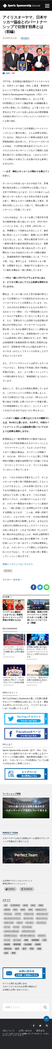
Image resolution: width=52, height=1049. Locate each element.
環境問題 (17, 944)
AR (6, 905)
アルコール (29, 914)
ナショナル (27, 927)
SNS (30, 909)
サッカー (25, 38)
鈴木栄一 (17, 580)
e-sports (15, 905)
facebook (28, 889)
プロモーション (11, 935)
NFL (15, 909)
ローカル (17, 940)
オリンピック (42, 914)
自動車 (38, 944)
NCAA (7, 909)
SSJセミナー (41, 909)
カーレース (28, 918)
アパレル (8, 914)
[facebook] (33, 1025)
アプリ (18, 914)
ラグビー (41, 935)
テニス (16, 927)
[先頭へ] (46, 1019)
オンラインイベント (12, 918)
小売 (44, 940)
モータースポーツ (28, 935)
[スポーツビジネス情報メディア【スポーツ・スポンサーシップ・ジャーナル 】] (26, 6)
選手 (24, 948)
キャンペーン (42, 918)
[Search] (45, 1007)
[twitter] (40, 1025)
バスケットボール (11, 931)
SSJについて (8, 1031)
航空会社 (8, 948)
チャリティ (41, 923)
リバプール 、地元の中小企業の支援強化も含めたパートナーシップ (37, 680)
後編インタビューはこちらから (18, 564)
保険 (26, 940)
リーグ (7, 940)
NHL (23, 909)
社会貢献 (28, 944)
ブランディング (28, 931)
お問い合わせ (25, 1031)
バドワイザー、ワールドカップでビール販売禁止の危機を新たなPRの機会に (13, 650)
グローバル (9, 923)
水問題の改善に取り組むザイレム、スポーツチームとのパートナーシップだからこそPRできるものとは (37, 652)
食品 (6, 953)
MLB (25, 905)
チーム (7, 927)
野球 (32, 948)
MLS (33, 905)
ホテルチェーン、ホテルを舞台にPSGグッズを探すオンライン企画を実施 (13, 680)
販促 (17, 948)
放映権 (7, 944)
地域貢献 (35, 940)
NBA (41, 905)
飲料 (13, 953)
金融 (39, 948)
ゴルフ (19, 923)
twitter (11, 889)
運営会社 (40, 1031)
